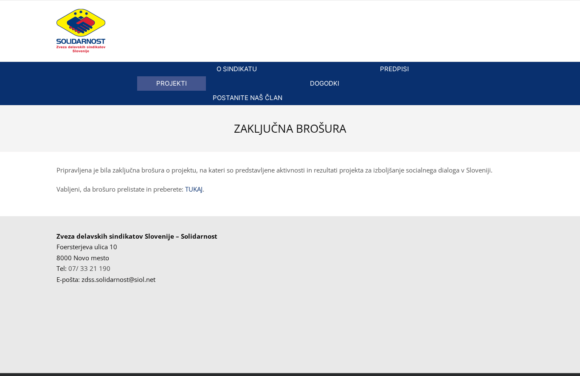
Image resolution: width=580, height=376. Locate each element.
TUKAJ (194, 189)
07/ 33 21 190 (89, 268)
